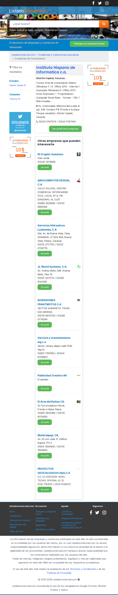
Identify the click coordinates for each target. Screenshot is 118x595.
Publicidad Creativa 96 (52, 375)
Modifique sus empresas (42, 519)
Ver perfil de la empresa (65, 128)
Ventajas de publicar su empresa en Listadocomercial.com (72, 525)
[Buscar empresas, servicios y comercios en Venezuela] (104, 24)
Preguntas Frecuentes (72, 518)
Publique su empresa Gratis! (89, 43)
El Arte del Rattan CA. (51, 401)
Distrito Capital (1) (18, 85)
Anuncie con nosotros (20, 520)
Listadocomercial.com (23, 54)
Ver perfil (45, 167)
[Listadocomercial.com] (56, 10)
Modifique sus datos (45, 529)
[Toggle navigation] (102, 10)
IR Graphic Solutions (50, 154)
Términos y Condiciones (83, 569)
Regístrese (41, 525)
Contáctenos (16, 516)
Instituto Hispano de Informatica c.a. (55, 70)
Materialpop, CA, (48, 435)
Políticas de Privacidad (59, 572)
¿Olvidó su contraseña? (67, 512)
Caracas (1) (15, 99)
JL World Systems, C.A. (52, 266)
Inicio (12, 511)
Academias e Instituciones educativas (58, 54)
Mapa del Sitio (16, 531)
